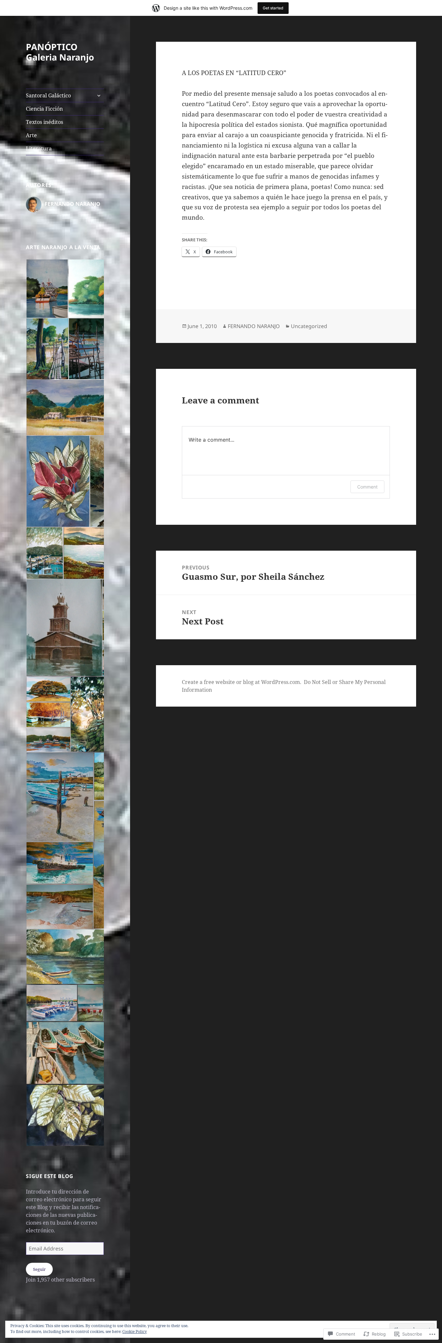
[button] (47, 288)
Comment (367, 487)
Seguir (39, 1269)
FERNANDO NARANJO (254, 326)
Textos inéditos (44, 122)
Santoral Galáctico (48, 95)
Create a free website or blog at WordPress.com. (241, 682)
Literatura (39, 148)
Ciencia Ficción (44, 108)
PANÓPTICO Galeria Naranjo (60, 52)
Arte (31, 135)
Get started (273, 8)
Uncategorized (309, 326)
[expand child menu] (99, 95)
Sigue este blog (49, 1176)
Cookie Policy (134, 1331)
